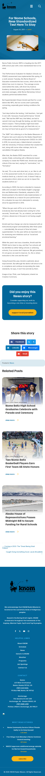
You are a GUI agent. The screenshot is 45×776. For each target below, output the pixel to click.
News (12, 363)
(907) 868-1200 (22, 704)
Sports (21, 456)
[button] (15, 631)
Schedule (22, 647)
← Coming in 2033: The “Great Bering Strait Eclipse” (18, 547)
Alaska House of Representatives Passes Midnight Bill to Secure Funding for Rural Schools (21, 519)
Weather (22, 657)
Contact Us (22, 668)
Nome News (23, 402)
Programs (22, 661)
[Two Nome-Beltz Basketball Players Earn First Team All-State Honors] (22, 446)
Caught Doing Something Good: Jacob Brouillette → (24, 552)
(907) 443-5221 (22, 688)
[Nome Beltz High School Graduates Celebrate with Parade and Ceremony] (22, 392)
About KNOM (22, 643)
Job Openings (22, 664)
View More (10, 420)
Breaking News (21, 510)
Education (30, 510)
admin (29, 29)
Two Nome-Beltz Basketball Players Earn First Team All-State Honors (22, 463)
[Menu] (31, 6)
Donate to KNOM (22, 654)
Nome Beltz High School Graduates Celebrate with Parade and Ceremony (21, 409)
